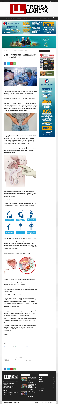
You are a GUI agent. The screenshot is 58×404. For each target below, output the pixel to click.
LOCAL (40, 384)
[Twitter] (52, 1)
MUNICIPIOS (41, 390)
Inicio (4, 50)
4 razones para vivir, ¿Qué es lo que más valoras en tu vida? (20, 355)
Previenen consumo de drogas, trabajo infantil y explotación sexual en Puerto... (32, 379)
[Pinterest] (11, 63)
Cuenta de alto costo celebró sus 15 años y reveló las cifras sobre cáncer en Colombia (8, 355)
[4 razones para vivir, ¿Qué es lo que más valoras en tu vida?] (20, 348)
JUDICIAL (12, 18)
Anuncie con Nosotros (48, 402)
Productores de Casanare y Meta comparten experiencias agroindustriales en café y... (32, 386)
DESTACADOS (41, 388)
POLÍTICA (40, 386)
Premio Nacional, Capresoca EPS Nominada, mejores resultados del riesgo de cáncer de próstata (31, 356)
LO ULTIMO (8, 18)
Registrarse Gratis (17, 1)
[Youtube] (55, 1)
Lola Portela (7, 59)
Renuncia (36, 402)
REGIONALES (19, 18)
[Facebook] (50, 1)
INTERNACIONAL (46, 18)
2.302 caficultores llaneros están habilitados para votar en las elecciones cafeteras (32, 393)
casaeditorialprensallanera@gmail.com (10, 392)
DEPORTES (32, 18)
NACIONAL (7, 50)
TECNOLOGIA (38, 18)
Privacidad (41, 402)
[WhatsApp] (14, 63)
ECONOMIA (25, 18)
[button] (53, 18)
